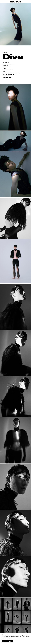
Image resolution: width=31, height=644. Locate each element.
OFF (10, 641)
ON (4, 641)
